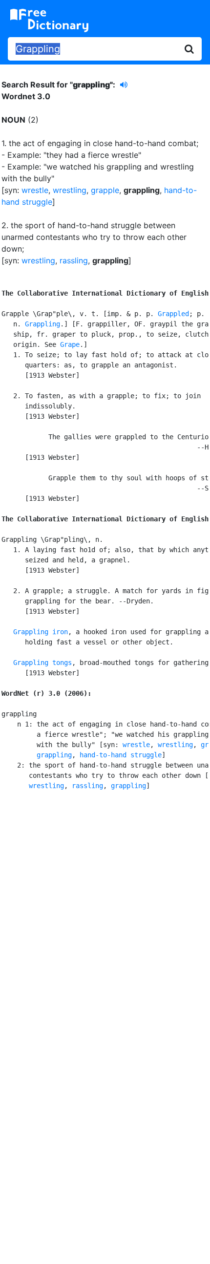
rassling (74, 260)
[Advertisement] (105, 916)
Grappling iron (40, 632)
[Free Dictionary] (49, 20)
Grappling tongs (42, 662)
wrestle (34, 190)
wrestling (69, 190)
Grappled (173, 314)
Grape (70, 344)
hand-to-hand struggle (121, 755)
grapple (105, 190)
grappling (54, 755)
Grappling (42, 324)
